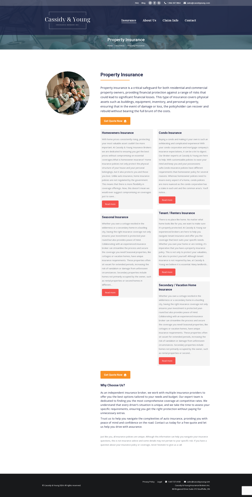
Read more (110, 204)
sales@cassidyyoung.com (198, 3)
